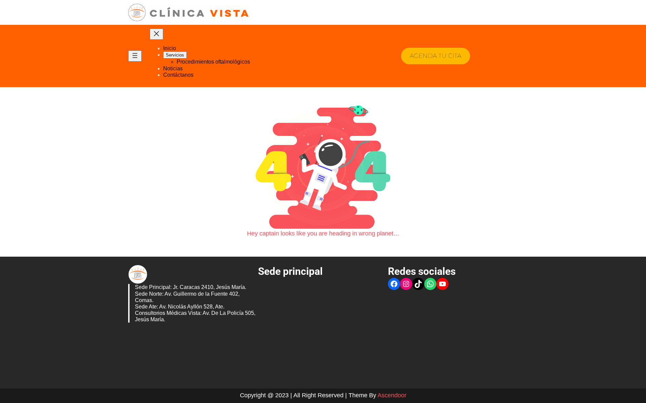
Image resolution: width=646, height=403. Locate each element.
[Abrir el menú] (135, 56)
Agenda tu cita (435, 56)
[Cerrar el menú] (156, 34)
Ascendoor (392, 395)
